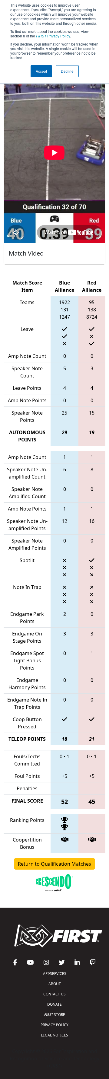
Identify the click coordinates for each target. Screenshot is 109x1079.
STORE (54, 1014)
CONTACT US (54, 994)
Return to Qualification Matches (54, 864)
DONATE (54, 1004)
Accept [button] (41, 71)
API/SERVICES (54, 973)
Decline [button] (67, 71)
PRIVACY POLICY (54, 1024)
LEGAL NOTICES (54, 1035)
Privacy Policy (53, 35)
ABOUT (54, 983)
